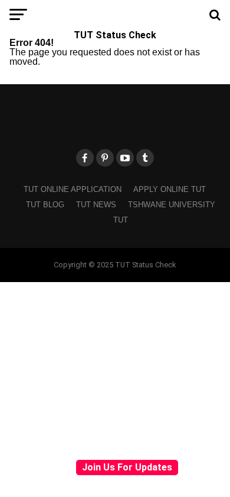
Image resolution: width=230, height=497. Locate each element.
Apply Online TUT (169, 189)
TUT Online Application (72, 189)
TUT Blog (45, 204)
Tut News (96, 204)
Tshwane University (171, 204)
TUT (120, 220)
